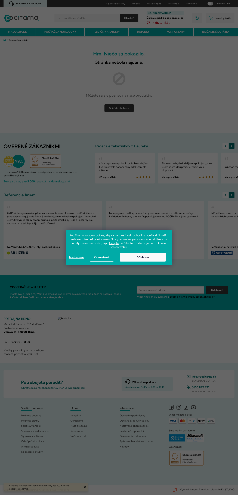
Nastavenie (76, 257)
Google (114, 243)
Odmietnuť (101, 257)
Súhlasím (143, 257)
